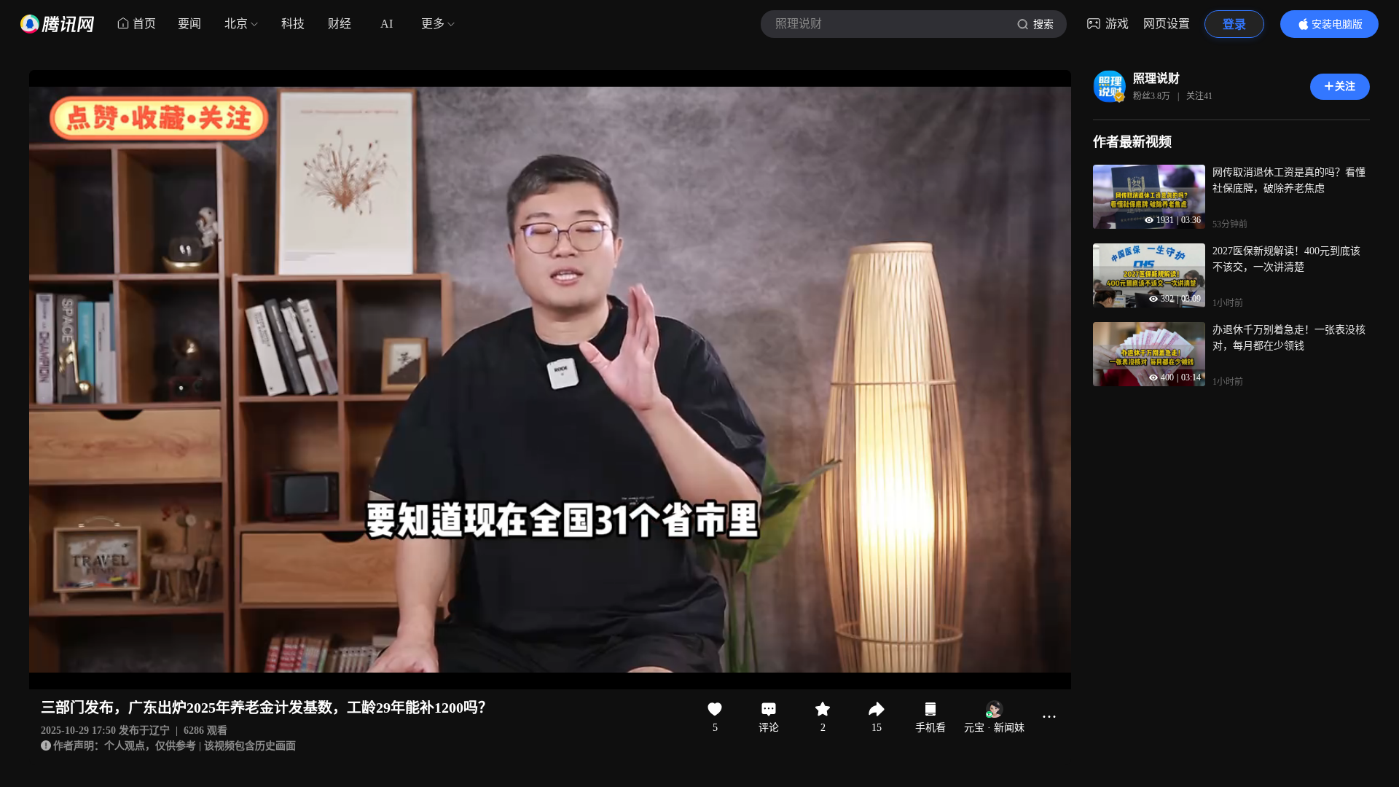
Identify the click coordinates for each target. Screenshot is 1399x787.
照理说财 (1156, 78)
